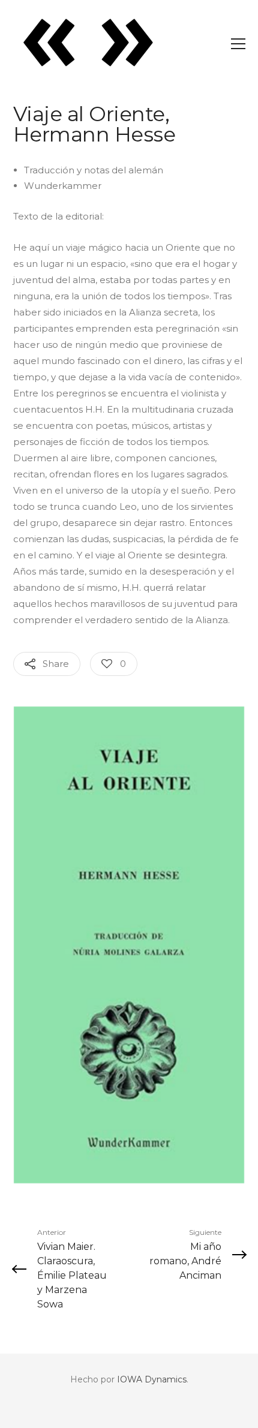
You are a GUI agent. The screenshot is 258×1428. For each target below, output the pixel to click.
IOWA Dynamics (152, 1379)
